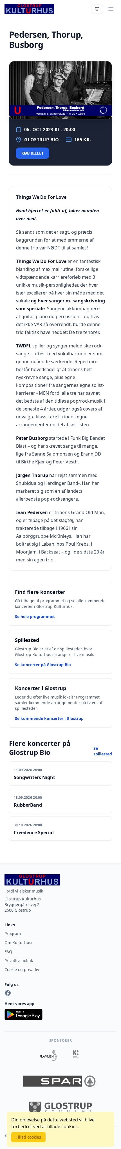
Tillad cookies (28, 1137)
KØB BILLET (32, 153)
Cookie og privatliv (22, 969)
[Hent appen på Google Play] (60, 1014)
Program (13, 933)
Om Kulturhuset (20, 942)
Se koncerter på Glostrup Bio (43, 664)
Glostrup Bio (41, 140)
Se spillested (102, 751)
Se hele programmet (35, 616)
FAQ (8, 951)
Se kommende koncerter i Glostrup (49, 718)
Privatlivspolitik (19, 960)
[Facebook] (8, 993)
